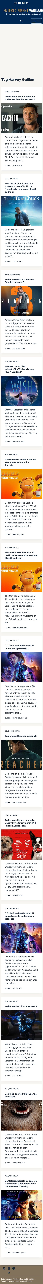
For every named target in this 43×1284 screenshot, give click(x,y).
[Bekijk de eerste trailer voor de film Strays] (21, 1115)
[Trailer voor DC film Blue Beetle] (21, 1025)
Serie (7, 91)
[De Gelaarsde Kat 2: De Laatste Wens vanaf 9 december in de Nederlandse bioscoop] (21, 1205)
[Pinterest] (27, 3)
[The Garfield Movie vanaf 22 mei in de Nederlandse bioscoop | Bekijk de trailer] (21, 577)
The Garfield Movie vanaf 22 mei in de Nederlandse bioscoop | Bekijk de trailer (21, 555)
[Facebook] (15, 3)
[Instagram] (23, 3)
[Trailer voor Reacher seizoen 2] (21, 755)
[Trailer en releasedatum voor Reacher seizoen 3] (21, 301)
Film (6, 179)
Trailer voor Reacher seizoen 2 (21, 736)
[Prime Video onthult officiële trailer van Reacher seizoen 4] (21, 118)
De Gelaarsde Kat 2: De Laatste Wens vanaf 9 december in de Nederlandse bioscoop (21, 1184)
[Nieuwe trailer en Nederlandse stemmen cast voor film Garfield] (21, 484)
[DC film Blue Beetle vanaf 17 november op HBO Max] (21, 667)
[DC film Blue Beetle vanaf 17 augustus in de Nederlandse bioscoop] (21, 938)
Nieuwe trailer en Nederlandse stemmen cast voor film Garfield (20, 462)
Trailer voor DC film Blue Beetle (21, 1006)
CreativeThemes (26, 1281)
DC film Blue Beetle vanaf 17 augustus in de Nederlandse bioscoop (19, 916)
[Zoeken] (21, 21)
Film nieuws (14, 179)
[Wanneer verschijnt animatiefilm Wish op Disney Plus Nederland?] (21, 391)
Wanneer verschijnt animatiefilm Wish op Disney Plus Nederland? (20, 369)
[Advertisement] (21, 46)
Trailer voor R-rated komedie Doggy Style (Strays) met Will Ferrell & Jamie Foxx (20, 823)
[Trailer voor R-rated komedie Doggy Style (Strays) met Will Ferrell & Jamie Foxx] (21, 844)
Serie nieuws (15, 91)
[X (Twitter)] (19, 3)
